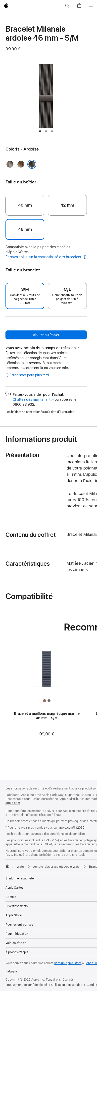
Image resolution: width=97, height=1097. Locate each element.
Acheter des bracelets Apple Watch (57, 866)
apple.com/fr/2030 (71, 827)
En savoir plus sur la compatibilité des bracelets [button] (43, 257)
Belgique (11, 971)
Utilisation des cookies (66, 985)
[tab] (40, 131)
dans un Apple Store (68, 963)
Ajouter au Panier (46, 335)
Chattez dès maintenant (33, 399)
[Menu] (91, 6)
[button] (67, 6)
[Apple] (7, 866)
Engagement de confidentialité (26, 985)
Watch (21, 866)
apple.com (12, 803)
